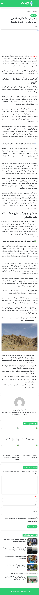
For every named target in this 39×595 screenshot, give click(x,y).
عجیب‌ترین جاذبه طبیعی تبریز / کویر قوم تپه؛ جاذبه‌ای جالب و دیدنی (10, 457)
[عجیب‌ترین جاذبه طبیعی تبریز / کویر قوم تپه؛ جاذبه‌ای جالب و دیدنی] (10, 449)
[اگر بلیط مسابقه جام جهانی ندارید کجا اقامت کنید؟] (32, 559)
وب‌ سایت (34, 511)
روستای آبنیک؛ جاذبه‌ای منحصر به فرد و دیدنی (10, 440)
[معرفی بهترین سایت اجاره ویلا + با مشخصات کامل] (32, 567)
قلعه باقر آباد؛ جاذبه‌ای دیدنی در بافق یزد (29, 456)
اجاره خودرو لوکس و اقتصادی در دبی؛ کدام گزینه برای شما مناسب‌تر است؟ (14, 549)
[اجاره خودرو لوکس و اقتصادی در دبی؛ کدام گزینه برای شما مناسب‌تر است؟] (32, 550)
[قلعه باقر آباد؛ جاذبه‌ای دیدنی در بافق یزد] (28, 449)
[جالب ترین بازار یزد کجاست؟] (28, 432)
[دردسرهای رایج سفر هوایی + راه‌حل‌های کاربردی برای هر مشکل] (32, 542)
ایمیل (35, 504)
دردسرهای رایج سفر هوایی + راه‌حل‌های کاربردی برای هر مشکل (15, 540)
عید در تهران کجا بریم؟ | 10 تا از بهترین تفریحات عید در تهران (15, 578)
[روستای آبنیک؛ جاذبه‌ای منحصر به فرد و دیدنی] (10, 432)
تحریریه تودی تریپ (19, 410)
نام (36, 497)
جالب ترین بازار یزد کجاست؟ (29, 439)
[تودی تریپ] (26, 3)
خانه (34, 11)
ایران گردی (29, 11)
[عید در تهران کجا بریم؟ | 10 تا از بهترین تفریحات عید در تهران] (32, 579)
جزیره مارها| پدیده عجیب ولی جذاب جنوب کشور (24, 573)
